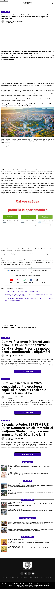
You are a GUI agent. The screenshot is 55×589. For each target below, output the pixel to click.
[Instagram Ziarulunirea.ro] (29, 573)
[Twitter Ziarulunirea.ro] (25, 573)
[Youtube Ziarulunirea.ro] (33, 573)
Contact (5, 577)
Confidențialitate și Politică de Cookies (40, 577)
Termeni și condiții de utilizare (18, 577)
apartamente (5, 327)
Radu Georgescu (32, 327)
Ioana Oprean (10, 22)
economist (13, 327)
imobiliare (20, 327)
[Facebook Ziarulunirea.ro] (21, 573)
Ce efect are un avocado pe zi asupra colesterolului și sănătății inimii (22, 291)
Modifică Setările (4, 0)
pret (25, 327)
